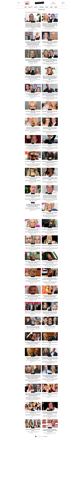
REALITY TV (30, 7)
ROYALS (46, 7)
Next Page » (45, 436)
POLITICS (35, 7)
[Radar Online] (39, 3)
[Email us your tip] (27, 4)
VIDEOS (51, 7)
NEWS (25, 7)
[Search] (18, 3)
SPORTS (55, 7)
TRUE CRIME (41, 7)
